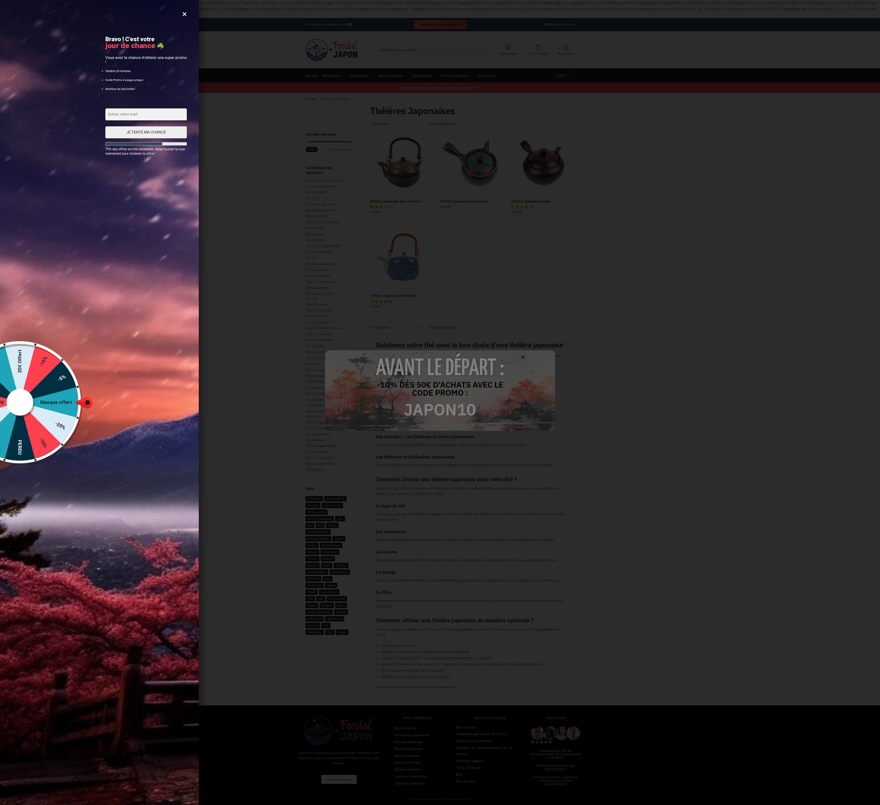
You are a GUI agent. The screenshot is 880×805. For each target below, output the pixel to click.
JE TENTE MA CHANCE (146, 132)
